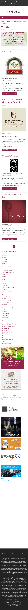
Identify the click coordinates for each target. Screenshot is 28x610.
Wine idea (14, 3)
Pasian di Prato (6, 300)
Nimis (4, 295)
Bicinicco (4, 263)
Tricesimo (5, 337)
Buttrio (4, 265)
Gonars (4, 283)
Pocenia (4, 304)
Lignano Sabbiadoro (8, 287)
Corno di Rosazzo (7, 278)
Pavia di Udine (6, 302)
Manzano (4, 289)
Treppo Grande (6, 336)
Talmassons (5, 328)
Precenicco (5, 311)
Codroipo (4, 276)
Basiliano (4, 259)
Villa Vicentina (6, 343)
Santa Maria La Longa (8, 326)
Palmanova (5, 298)
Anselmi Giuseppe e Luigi (11, 195)
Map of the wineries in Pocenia (13, 34)
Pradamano (5, 310)
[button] (2, 17)
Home (2, 21)
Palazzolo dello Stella (8, 296)
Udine (24, 21)
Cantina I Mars (9, 51)
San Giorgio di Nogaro (8, 323)
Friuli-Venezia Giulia (16, 21)
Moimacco (5, 293)
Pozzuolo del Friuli (7, 308)
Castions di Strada (7, 270)
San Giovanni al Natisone (9, 324)
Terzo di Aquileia (7, 332)
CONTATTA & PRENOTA (9, 93)
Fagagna (4, 282)
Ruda (3, 321)
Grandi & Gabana (10, 155)
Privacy (24, 553)
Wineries (7, 21)
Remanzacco (5, 317)
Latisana (4, 285)
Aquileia (4, 255)
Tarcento (4, 330)
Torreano (4, 334)
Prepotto (4, 315)
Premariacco (5, 313)
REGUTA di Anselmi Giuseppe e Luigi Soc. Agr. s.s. (12, 102)
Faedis (4, 280)
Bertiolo (4, 261)
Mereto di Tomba (7, 291)
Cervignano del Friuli (8, 272)
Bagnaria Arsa (6, 257)
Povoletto (5, 306)
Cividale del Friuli (7, 274)
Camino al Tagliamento (9, 267)
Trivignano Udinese (7, 339)
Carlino (4, 269)
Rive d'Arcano (6, 319)
